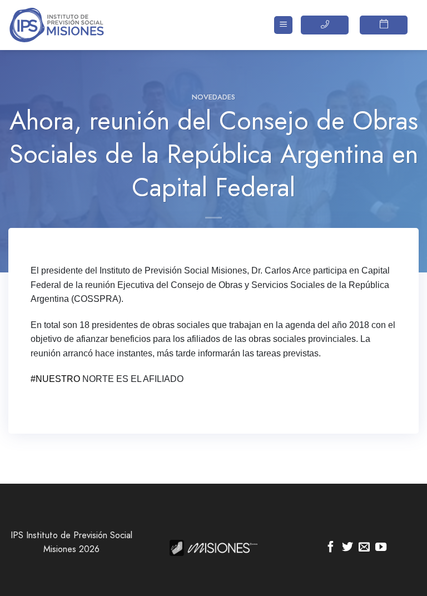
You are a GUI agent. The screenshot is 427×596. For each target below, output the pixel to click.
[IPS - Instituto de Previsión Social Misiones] (64, 25)
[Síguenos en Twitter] (347, 548)
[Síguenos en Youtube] (380, 548)
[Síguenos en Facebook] (330, 548)
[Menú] (283, 25)
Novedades (213, 97)
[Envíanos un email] (364, 548)
